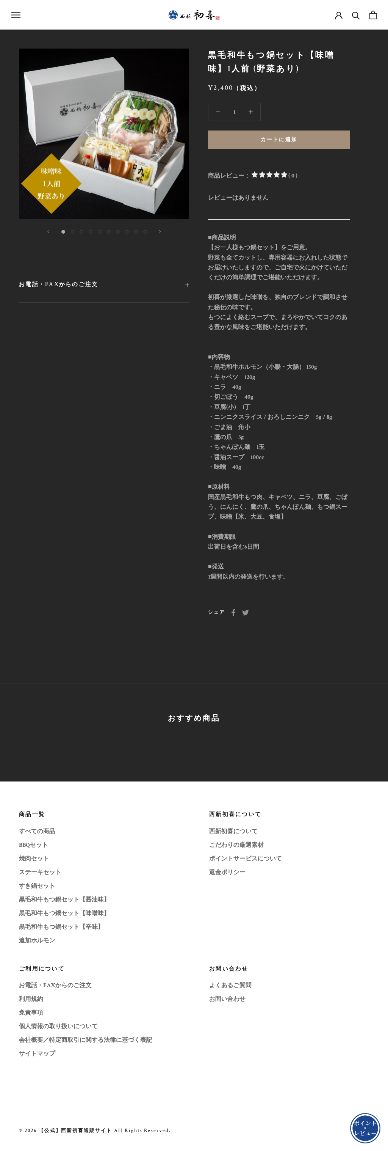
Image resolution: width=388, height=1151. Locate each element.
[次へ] (160, 231)
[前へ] (48, 231)
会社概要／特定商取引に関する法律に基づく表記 (85, 1040)
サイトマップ (37, 1054)
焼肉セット (34, 859)
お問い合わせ (227, 999)
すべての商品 (37, 831)
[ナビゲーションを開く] (15, 14)
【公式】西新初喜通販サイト (75, 1130)
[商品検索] (356, 15)
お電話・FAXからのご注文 (58, 284)
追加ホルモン (37, 941)
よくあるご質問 (230, 985)
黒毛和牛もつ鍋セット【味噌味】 (64, 913)
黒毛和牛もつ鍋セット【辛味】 (61, 927)
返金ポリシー (227, 872)
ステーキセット (40, 872)
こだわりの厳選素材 (236, 845)
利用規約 (31, 999)
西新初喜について (233, 831)
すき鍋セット (37, 886)
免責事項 (31, 1013)
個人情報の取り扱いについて (58, 1026)
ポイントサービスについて (245, 859)
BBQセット (33, 845)
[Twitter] (245, 612)
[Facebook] (233, 612)
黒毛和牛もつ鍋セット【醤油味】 (64, 900)
